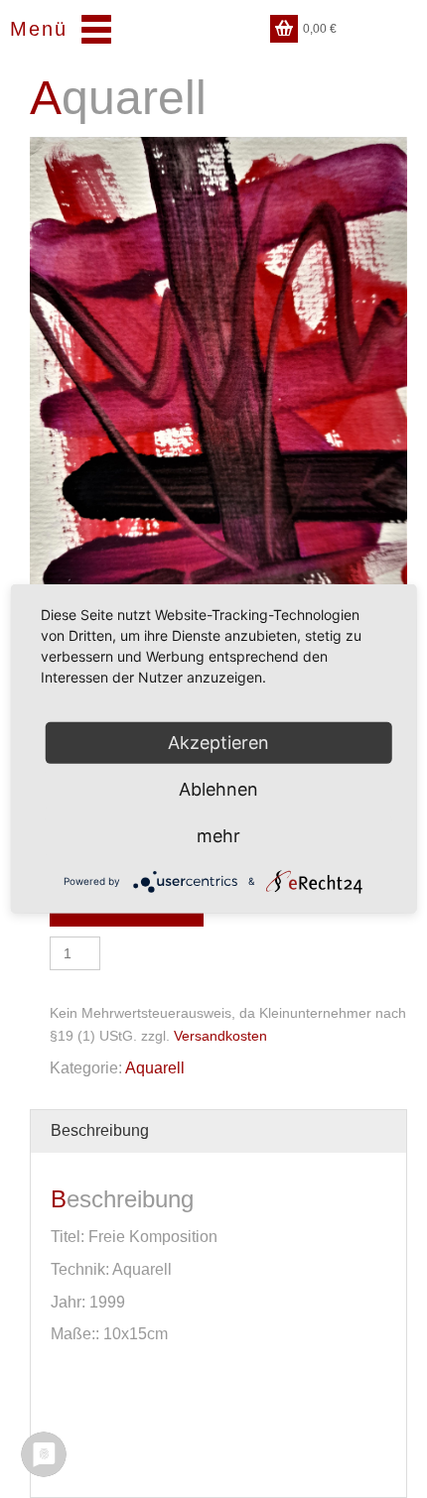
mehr (218, 835)
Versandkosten (220, 1036)
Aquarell (155, 1068)
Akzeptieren (218, 742)
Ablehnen (218, 789)
